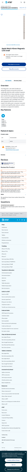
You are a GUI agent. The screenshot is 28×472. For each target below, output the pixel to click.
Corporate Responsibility (7, 417)
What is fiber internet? (7, 396)
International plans (6, 275)
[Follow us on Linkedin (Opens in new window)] (24, 220)
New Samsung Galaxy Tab (7, 356)
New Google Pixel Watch (7, 363)
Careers (3, 420)
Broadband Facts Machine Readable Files (11, 428)
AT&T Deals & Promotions (7, 313)
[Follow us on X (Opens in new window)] (17, 220)
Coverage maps (4, 450)
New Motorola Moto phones (8, 345)
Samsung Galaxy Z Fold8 (7, 264)
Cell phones (4, 227)
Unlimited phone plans (7, 272)
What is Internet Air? (6, 391)
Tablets (3, 235)
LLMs (3, 442)
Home (7, 213)
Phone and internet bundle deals (9, 323)
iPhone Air (4, 254)
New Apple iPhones (6, 337)
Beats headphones (6, 382)
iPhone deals (4, 318)
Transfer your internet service (8, 307)
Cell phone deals (5, 315)
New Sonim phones (6, 347)
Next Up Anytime (5, 288)
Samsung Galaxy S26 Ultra (8, 259)
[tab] (8, 80)
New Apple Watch (6, 358)
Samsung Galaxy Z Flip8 (7, 267)
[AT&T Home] (9, 2)
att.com (3, 213)
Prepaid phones (5, 242)
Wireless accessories (6, 240)
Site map (3, 447)
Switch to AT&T (5, 294)
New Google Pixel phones (7, 342)
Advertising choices (17, 447)
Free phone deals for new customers (10, 328)
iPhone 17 (4, 256)
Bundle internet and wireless (8, 388)
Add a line (4, 278)
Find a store (4, 410)
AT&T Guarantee (5, 425)
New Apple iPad (5, 353)
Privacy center (17, 450)
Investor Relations (6, 415)
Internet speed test (6, 299)
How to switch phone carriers (8, 297)
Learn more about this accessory (13, 44)
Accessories (16, 213)
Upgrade (4, 280)
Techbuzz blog (4, 434)
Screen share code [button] (6, 430)
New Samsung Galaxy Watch (8, 361)
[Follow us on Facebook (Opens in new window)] (20, 220)
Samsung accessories (7, 377)
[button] (23, 8)
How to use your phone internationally (10, 393)
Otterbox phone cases (7, 380)
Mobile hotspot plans (6, 285)
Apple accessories (6, 372)
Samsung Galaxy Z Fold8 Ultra (8, 261)
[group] (13, 224)
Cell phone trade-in (6, 304)
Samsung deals (5, 321)
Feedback (3, 437)
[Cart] (21, 2)
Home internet (5, 232)
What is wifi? (4, 404)
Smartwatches (5, 237)
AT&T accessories (6, 375)
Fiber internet (5, 230)
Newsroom (4, 412)
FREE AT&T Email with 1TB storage (8, 440)
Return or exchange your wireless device (11, 401)
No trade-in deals (6, 331)
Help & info (4, 423)
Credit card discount (6, 326)
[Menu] (2, 2)
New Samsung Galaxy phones (8, 339)
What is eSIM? (5, 399)
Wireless (11, 213)
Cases (21, 213)
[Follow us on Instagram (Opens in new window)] (22, 220)
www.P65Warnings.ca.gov (12, 149)
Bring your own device (7, 302)
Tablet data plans (6, 283)
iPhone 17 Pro (5, 251)
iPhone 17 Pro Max (6, 248)
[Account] (24, 2)
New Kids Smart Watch (7, 366)
